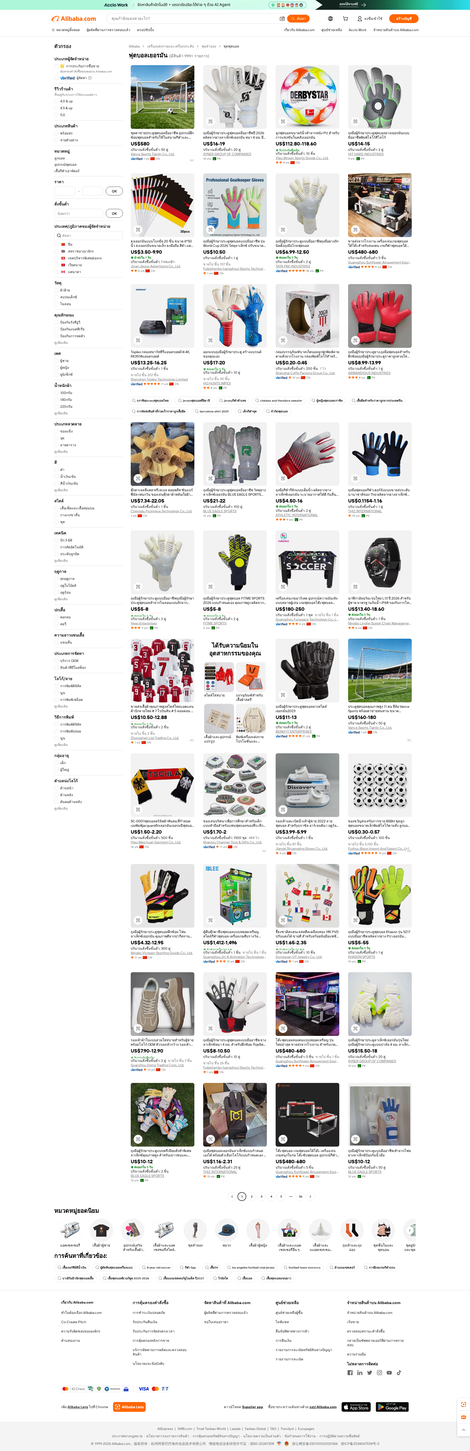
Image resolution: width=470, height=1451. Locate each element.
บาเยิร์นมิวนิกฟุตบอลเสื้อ (78, 1278)
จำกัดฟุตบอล (279, 411)
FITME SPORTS (214, 623)
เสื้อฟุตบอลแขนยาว (278, 1278)
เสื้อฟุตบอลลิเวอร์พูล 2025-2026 (128, 1278)
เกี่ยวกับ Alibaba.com (77, 1302)
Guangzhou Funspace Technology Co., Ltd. (307, 619)
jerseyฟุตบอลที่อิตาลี (196, 400)
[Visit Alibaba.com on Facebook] (350, 1373)
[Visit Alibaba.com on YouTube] (389, 1373)
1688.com (184, 1429)
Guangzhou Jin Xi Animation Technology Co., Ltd (235, 957)
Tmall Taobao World (211, 1429)
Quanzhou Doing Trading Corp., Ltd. (157, 1065)
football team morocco (304, 1267)
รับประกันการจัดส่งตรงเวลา (154, 1331)
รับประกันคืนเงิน (145, 1322)
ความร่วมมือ (356, 1354)
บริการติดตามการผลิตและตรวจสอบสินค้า (160, 1352)
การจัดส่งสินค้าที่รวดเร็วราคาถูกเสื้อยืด (161, 411)
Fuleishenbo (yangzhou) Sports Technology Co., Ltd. (235, 269)
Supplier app (252, 1407)
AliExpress (165, 1429)
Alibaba (134, 46)
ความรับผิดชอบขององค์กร (80, 1331)
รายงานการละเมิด (289, 1359)
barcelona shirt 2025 (214, 411)
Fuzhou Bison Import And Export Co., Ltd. (379, 849)
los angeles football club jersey (253, 1267)
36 (300, 1196)
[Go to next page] (310, 1196)
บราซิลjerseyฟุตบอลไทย (153, 400)
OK (114, 191)
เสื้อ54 (214, 1267)
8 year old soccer (159, 1267)
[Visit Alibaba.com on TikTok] (399, 1373)
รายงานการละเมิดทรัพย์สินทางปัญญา (304, 1350)
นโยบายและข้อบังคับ (148, 1364)
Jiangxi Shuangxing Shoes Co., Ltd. (302, 849)
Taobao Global (255, 1429)
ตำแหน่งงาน (70, 1341)
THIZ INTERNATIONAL (365, 511)
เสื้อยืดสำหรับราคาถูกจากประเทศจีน (379, 400)
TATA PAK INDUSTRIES (293, 266)
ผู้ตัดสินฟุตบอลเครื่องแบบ (116, 1267)
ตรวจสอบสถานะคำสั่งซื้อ (366, 1331)
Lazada (235, 1429)
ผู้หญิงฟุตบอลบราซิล (329, 400)
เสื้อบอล (247, 1278)
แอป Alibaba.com (323, 1407)
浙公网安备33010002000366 (315, 1444)
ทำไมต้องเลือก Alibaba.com (81, 1313)
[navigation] (88, 622)
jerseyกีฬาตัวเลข (235, 400)
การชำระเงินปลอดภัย (149, 1313)
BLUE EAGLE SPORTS (219, 511)
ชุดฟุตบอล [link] (231, 46)
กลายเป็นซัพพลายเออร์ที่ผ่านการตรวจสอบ (375, 1343)
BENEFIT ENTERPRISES (294, 731)
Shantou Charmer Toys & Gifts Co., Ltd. (232, 842)
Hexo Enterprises (144, 623)
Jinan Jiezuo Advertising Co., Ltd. (156, 266)
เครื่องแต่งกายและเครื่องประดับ (170, 46)
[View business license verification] (279, 1443)
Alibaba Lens (78, 1407)
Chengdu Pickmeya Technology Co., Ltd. (161, 511)
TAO (273, 1429)
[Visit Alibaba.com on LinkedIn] (360, 1373)
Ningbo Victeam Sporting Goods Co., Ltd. (162, 953)
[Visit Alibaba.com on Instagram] (379, 1373)
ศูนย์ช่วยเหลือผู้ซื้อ (289, 1313)
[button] (282, 19)
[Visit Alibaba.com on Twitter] (370, 1373)
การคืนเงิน (284, 1341)
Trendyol (287, 1429)
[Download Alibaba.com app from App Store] (356, 1407)
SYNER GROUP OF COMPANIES (227, 154)
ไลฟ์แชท (282, 1322)
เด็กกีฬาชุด (250, 411)
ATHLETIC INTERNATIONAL (297, 515)
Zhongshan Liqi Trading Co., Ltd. (155, 738)
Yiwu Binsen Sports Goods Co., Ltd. (302, 158)
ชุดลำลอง (208, 46)
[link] (463, 1404)
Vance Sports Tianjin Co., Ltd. (153, 154)
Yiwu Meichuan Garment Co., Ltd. (156, 842)
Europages (306, 1429)
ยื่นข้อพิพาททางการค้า (292, 1331)
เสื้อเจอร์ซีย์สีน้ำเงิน (74, 1267)
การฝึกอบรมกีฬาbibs (382, 1267)
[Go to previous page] (232, 1196)
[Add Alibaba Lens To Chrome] (129, 1407)
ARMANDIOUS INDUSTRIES (369, 373)
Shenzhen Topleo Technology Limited (159, 379)
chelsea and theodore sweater (281, 400)
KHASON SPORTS (361, 957)
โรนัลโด (223, 1278)
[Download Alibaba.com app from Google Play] (392, 1407)
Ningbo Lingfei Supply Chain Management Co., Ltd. (380, 623)
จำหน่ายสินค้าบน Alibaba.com (369, 1313)
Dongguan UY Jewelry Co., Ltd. (299, 957)
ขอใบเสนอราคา (216, 1322)
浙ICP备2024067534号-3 (360, 1444)
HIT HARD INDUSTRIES (366, 154)
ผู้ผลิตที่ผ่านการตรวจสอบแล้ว (226, 1313)
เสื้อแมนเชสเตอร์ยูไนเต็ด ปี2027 (183, 1278)
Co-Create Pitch (73, 1322)
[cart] (346, 19)
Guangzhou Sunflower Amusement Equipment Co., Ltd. (380, 262)
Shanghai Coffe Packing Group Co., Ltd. (305, 373)
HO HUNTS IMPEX (217, 383)
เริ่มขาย (353, 1322)
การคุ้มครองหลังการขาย (151, 1341)
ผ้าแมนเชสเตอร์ (345, 1267)
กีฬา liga (190, 1267)
